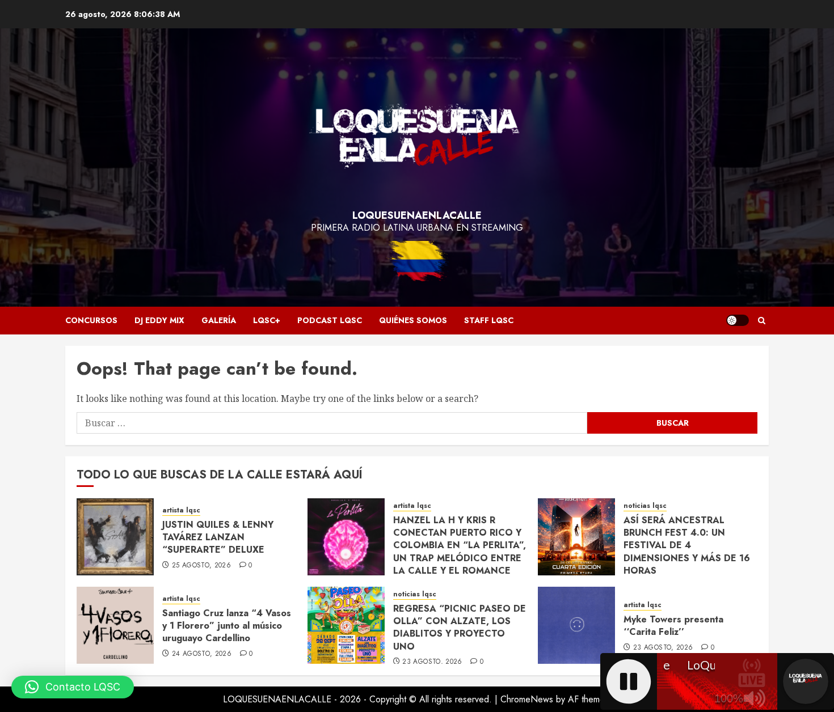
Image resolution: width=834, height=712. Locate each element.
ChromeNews (526, 699)
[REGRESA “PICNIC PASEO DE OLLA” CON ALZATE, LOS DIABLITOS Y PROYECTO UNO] (346, 625)
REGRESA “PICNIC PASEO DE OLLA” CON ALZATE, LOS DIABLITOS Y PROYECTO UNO (459, 627)
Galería (218, 320)
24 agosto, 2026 (201, 654)
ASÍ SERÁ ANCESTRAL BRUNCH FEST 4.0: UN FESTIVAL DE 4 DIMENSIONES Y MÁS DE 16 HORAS (687, 546)
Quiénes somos (413, 320)
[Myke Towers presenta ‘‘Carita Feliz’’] (576, 625)
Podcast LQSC (329, 320)
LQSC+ (266, 320)
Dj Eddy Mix (159, 320)
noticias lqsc (645, 506)
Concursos (91, 320)
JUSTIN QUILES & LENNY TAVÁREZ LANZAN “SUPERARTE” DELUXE (217, 537)
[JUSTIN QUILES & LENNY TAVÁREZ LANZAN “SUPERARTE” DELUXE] (115, 536)
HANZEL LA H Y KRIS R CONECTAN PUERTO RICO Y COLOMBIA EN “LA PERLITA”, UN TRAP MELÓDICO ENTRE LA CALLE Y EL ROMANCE (459, 546)
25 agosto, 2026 (201, 565)
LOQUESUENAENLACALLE (417, 215)
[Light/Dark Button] (737, 320)
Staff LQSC (488, 320)
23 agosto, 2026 (432, 662)
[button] (762, 321)
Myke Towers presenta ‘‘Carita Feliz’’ (673, 625)
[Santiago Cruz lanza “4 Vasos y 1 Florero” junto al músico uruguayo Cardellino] (115, 625)
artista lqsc (181, 510)
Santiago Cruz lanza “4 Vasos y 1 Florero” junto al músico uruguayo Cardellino (226, 626)
